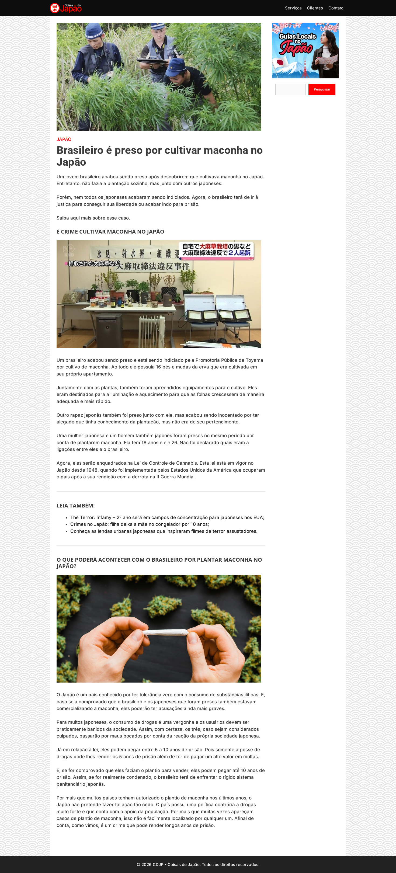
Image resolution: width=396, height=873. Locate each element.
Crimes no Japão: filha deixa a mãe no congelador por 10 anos (139, 524)
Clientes (315, 8)
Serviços (293, 8)
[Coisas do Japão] (65, 8)
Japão (64, 139)
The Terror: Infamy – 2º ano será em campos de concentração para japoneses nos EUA (166, 517)
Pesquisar (322, 89)
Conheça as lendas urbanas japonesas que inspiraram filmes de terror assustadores (163, 531)
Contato (335, 8)
